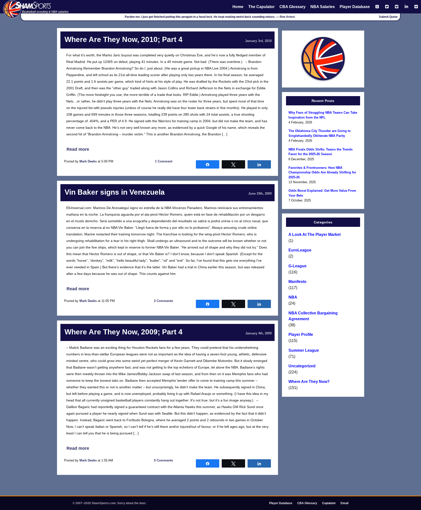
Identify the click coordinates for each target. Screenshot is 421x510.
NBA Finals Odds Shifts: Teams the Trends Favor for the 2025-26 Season (320, 152)
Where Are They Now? (309, 382)
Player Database (355, 7)
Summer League (303, 350)
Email (344, 503)
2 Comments (163, 301)
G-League (297, 266)
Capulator (329, 503)
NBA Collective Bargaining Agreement (313, 316)
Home (237, 7)
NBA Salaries (322, 7)
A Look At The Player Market (314, 234)
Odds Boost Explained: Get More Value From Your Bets (322, 193)
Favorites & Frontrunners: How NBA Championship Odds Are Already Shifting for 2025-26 (322, 172)
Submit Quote (388, 17)
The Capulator (261, 7)
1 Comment (163, 161)
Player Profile (300, 334)
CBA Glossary (292, 7)
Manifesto (297, 282)
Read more (78, 149)
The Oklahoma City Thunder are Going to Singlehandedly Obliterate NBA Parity (319, 133)
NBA (292, 297)
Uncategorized (302, 366)
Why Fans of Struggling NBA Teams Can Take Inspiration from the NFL (322, 115)
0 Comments (163, 460)
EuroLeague (299, 250)
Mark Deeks (88, 161)
